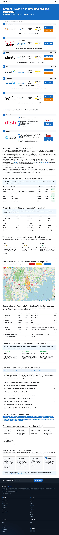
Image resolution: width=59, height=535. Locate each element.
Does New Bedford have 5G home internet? (15, 401)
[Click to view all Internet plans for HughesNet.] (10, 82)
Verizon (4, 191)
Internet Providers (5, 499)
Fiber (21, 29)
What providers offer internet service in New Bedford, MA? (20, 408)
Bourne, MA (13, 420)
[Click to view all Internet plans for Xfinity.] (10, 57)
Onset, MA (51, 417)
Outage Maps (4, 529)
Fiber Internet (4, 501)
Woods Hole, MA (41, 419)
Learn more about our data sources (18, 473)
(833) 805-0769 (49, 70)
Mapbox (54, 300)
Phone (18, 44)
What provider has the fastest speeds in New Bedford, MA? (20, 388)
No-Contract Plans (5, 512)
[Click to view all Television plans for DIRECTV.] (10, 137)
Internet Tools (4, 524)
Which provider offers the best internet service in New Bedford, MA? (22, 371)
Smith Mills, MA (13, 416)
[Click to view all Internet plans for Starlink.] (10, 98)
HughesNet (5, 201)
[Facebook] (31, 531)
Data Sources (4, 527)
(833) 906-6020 (49, 27)
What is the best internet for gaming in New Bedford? (18, 398)
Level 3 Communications (10, 336)
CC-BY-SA (47, 300)
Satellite (19, 72)
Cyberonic (7, 329)
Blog (3, 522)
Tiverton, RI (32, 417)
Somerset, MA (27, 417)
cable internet (34, 162)
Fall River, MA (50, 416)
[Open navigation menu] (55, 2)
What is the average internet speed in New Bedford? (18, 404)
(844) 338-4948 (49, 43)
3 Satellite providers (47, 264)
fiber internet (14, 162)
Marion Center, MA (44, 416)
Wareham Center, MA (12, 417)
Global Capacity (8, 332)
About (31, 522)
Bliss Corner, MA (20, 416)
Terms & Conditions (8, 493)
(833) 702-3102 (48, 139)
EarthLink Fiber (6, 189)
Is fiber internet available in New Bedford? (15, 392)
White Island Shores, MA (49, 419)
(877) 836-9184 (49, 96)
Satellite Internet (5, 510)
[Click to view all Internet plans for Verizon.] (10, 43)
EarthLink (32, 499)
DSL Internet (4, 507)
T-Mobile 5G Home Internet (11, 334)
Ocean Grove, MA (46, 417)
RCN (31, 512)
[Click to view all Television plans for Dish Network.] (10, 122)
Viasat (4, 198)
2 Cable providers (32, 264)
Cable (18, 57)
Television (19, 43)
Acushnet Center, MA (6, 416)
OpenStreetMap (40, 300)
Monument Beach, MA (6, 420)
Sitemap (3, 531)
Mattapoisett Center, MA (28, 416)
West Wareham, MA (20, 417)
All (11, 267)
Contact (31, 525)
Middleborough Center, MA (7, 419)
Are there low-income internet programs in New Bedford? (19, 395)
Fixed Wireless (4, 509)
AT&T (31, 503)
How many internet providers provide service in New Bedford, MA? (22, 382)
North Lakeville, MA (38, 417)
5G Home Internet (22, 45)
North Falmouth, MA (16, 419)
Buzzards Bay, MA (19, 420)
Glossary (3, 525)
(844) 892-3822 (48, 124)
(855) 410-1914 (49, 56)
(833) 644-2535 (49, 82)
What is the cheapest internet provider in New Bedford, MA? (20, 385)
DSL (22, 42)
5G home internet (44, 162)
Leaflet (33, 300)
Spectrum (32, 505)
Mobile (23, 43)
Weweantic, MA (5, 417)
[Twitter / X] (34, 531)
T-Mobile (31, 510)
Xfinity (4, 193)
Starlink (4, 196)
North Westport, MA (36, 416)
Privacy (3, 493)
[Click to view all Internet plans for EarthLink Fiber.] (10, 29)
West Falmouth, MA (23, 419)
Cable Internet (4, 505)
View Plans (48, 30)
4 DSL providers (38, 264)
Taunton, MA (30, 419)
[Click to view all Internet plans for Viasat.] (10, 71)
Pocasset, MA (35, 419)
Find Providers (39, 480)
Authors (31, 524)
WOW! (31, 514)
